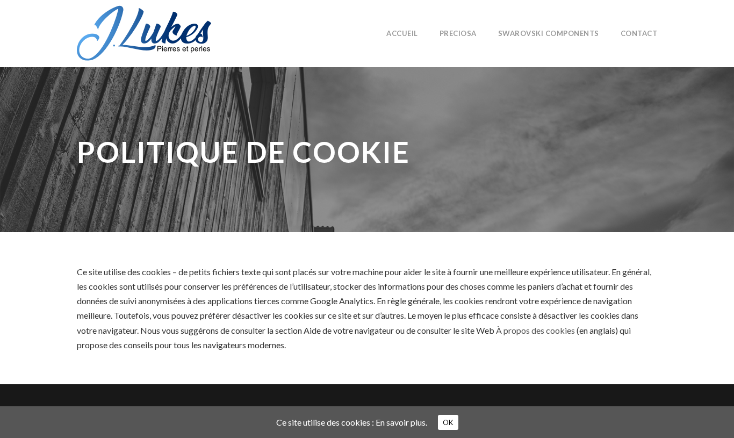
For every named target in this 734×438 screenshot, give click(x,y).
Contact (639, 33)
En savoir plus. (401, 422)
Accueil (402, 33)
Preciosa (458, 33)
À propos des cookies (535, 330)
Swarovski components (548, 33)
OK (448, 422)
